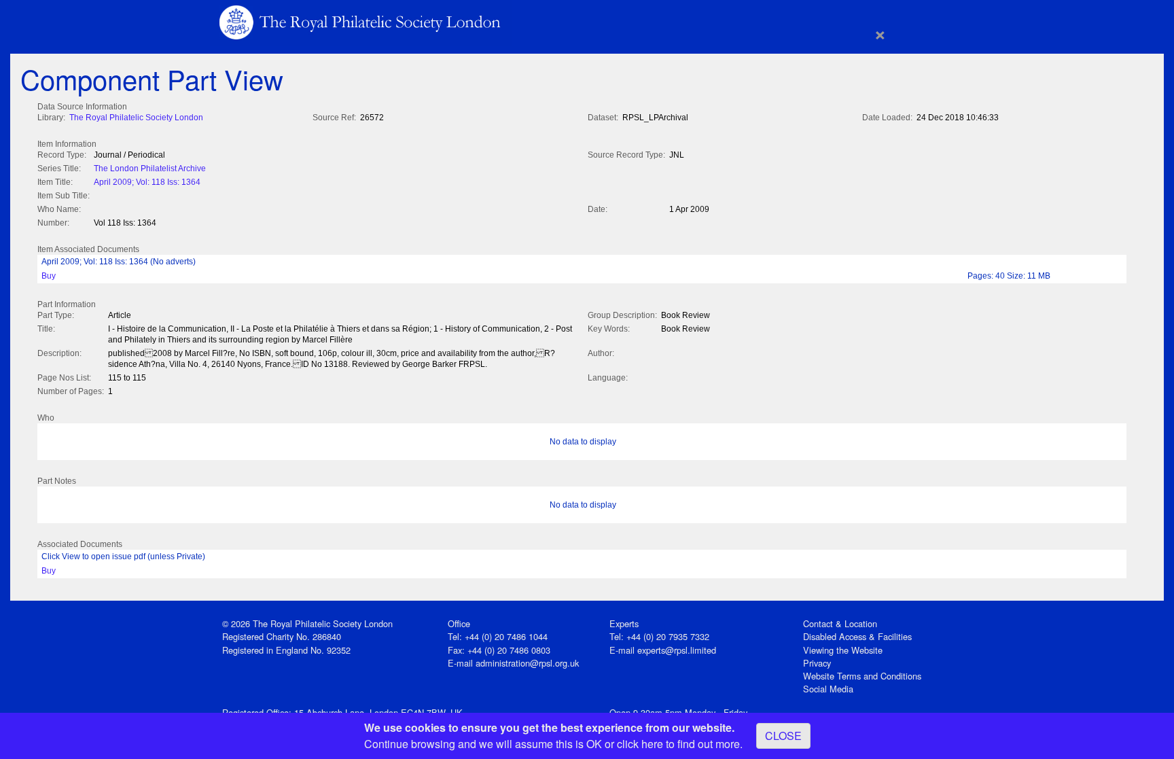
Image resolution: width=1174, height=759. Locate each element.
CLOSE (783, 735)
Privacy (817, 662)
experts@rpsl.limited (676, 649)
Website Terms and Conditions (862, 675)
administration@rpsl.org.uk (527, 662)
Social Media (828, 688)
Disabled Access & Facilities (857, 636)
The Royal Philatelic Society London (136, 117)
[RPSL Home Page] (361, 21)
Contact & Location (840, 623)
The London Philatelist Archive (150, 168)
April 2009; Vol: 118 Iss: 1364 (147, 182)
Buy (48, 276)
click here (640, 744)
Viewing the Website (843, 649)
